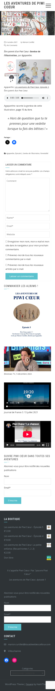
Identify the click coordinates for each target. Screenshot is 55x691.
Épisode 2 (18, 153)
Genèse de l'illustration (31, 153)
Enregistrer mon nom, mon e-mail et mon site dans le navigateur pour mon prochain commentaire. (27, 245)
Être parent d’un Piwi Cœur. (16, 51)
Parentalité (44, 153)
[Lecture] (7, 445)
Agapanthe (27, 55)
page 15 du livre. (24, 109)
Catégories (27, 668)
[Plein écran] (47, 445)
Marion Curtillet (28, 42)
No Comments (12, 45)
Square (29, 684)
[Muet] (43, 445)
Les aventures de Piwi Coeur (24, 5)
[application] (27, 434)
